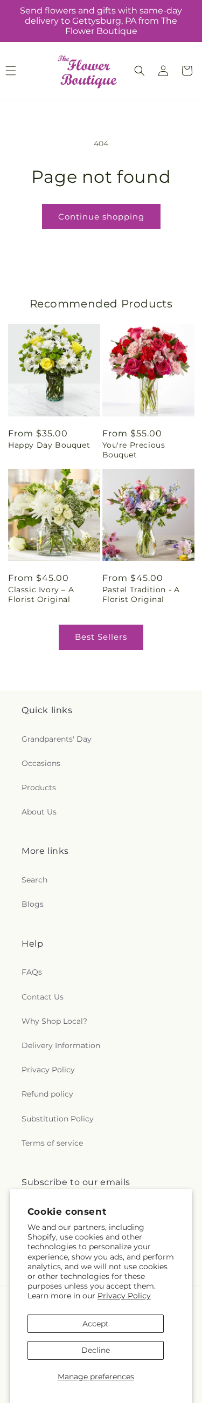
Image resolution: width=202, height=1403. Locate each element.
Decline (95, 1350)
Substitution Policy (58, 1119)
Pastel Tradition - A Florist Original (141, 594)
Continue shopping (101, 216)
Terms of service (52, 1143)
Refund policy (47, 1094)
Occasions (41, 763)
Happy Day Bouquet (49, 445)
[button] (139, 71)
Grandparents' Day (57, 739)
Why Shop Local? (54, 1021)
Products (39, 787)
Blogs (33, 904)
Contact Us (43, 997)
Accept (95, 1324)
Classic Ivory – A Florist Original (41, 594)
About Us (39, 812)
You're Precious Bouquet (133, 450)
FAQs (32, 972)
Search (34, 880)
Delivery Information (61, 1045)
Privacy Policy (124, 1296)
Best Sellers (101, 637)
